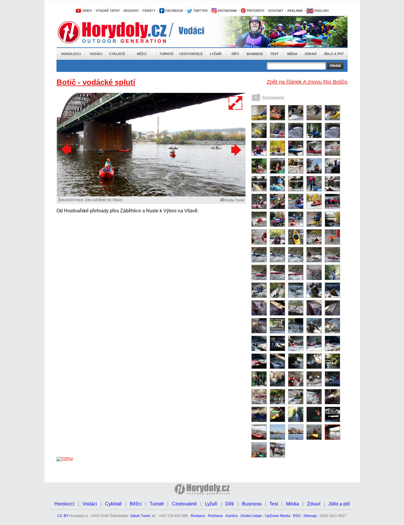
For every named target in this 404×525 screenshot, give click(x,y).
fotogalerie (273, 97)
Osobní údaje (251, 516)
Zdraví (310, 54)
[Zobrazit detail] (259, 119)
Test (274, 54)
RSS (296, 516)
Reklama (215, 516)
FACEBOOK (173, 10)
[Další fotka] (235, 149)
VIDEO (86, 10)
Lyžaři (216, 54)
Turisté (166, 54)
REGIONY (131, 10)
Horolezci (71, 54)
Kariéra (231, 516)
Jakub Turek (140, 516)
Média (292, 54)
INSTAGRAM (227, 10)
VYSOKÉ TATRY (108, 10)
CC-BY (63, 516)
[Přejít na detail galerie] (151, 195)
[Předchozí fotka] (66, 149)
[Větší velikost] (236, 103)
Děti (235, 54)
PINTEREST (255, 10)
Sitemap (310, 516)
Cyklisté (117, 54)
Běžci (142, 54)
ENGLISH (321, 10)
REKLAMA (295, 10)
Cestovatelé (191, 54)
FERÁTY (149, 10)
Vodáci (96, 54)
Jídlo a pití (333, 54)
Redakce (198, 516)
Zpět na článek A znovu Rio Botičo (307, 82)
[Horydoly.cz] (119, 32)
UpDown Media (277, 516)
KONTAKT (276, 10)
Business (255, 54)
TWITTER (200, 10)
